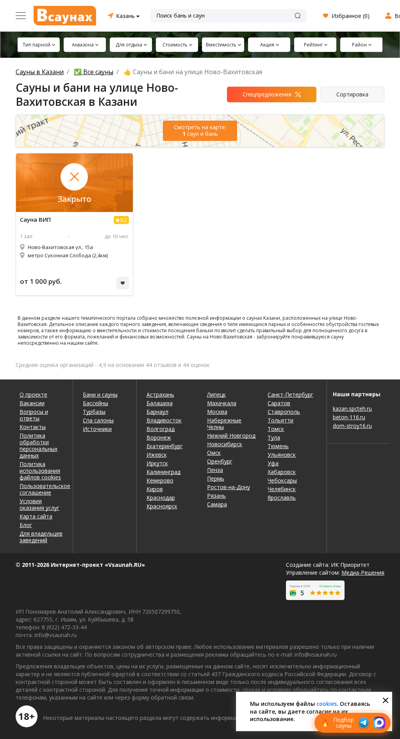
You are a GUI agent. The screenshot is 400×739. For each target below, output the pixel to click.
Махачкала (221, 403)
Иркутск (157, 463)
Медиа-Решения (362, 572)
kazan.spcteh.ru (352, 408)
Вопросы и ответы (34, 415)
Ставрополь (284, 411)
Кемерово (159, 480)
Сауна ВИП (35, 219)
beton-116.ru (349, 417)
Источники (97, 429)
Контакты (33, 427)
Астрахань (160, 394)
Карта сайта (36, 516)
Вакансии (32, 403)
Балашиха (159, 403)
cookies (326, 703)
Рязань (216, 495)
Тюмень (278, 446)
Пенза (215, 470)
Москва (217, 411)
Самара (217, 504)
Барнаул (157, 411)
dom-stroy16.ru (352, 425)
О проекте (33, 394)
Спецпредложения (267, 94)
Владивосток (164, 420)
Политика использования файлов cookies (40, 471)
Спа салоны (98, 420)
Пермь (215, 478)
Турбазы (94, 411)
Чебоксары (282, 480)
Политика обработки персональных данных (38, 445)
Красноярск (161, 506)
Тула (274, 437)
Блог (26, 525)
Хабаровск (282, 471)
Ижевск (156, 454)
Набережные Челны (224, 423)
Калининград (163, 471)
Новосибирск (224, 444)
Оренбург (219, 461)
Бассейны (95, 403)
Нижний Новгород (231, 435)
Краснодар (160, 497)
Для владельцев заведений (41, 536)
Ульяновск (282, 454)
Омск (214, 452)
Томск (276, 429)
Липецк (216, 394)
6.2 (123, 220)
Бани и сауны (100, 394)
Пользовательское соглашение (41, 489)
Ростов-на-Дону (228, 487)
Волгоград (160, 429)
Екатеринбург (164, 446)
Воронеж (158, 437)
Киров (154, 489)
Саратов (279, 403)
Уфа (273, 463)
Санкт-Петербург (290, 394)
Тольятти (280, 420)
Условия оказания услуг (39, 504)
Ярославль (282, 497)
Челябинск (282, 489)
